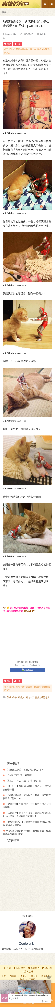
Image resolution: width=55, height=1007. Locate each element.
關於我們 (20, 968)
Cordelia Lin (10, 34)
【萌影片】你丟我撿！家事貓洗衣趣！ (25, 780)
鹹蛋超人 (44, 697)
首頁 (4, 12)
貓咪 (31, 697)
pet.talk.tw (29, 611)
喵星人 (21, 697)
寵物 (37, 697)
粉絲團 (48, 968)
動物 (14, 697)
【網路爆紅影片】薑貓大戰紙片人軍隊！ (26, 769)
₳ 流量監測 (27, 971)
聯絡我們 (35, 968)
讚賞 (9, 44)
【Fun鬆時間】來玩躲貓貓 (19, 775)
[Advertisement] (27, 730)
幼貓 (8, 697)
